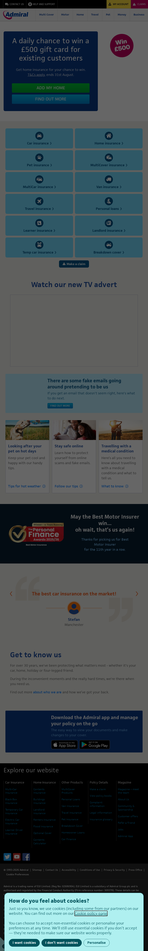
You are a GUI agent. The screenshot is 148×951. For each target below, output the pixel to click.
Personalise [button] (96, 942)
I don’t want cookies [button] (61, 942)
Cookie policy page (91, 913)
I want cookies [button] (24, 942)
